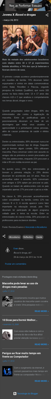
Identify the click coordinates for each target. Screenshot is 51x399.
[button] (47, 15)
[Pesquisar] (47, 5)
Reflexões (28, 237)
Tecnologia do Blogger (27, 393)
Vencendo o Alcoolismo (36, 227)
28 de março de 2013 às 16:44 (28, 257)
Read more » (42, 311)
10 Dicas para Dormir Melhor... (19, 319)
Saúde (39, 237)
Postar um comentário (15, 264)
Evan (16, 248)
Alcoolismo (14, 237)
